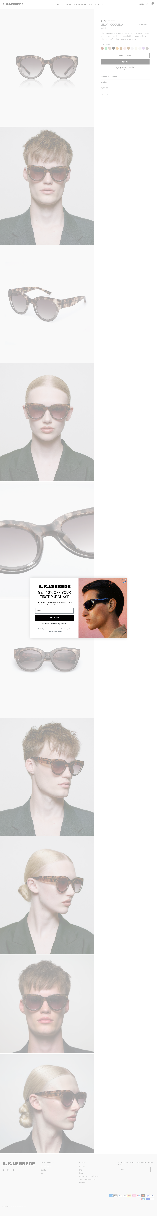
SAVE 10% (54, 618)
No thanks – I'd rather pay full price (54, 624)
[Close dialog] (124, 580)
